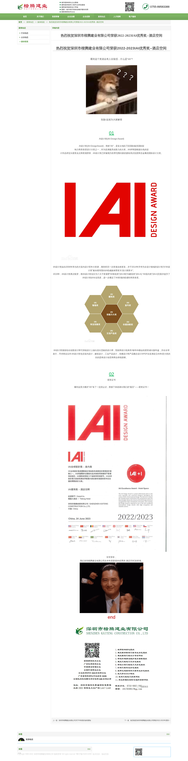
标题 (20, 734)
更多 (168, 734)
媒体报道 (41, 22)
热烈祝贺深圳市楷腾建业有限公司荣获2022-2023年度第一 (150, 720)
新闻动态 (30, 22)
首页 (20, 22)
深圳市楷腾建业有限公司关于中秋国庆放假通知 (75, 720)
